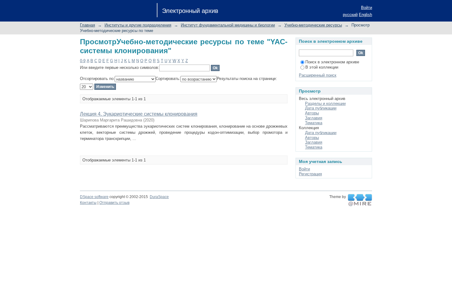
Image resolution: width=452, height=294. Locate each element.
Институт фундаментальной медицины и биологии (228, 25)
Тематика (313, 123)
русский (350, 14)
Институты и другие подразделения (138, 25)
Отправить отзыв (114, 203)
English (365, 14)
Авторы (312, 113)
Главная (87, 25)
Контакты (88, 203)
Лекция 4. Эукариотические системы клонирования (138, 114)
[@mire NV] (360, 200)
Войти (366, 7)
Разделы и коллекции (325, 103)
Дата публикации (320, 108)
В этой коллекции (321, 67)
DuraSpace (159, 197)
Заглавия (313, 118)
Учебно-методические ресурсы (313, 25)
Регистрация (310, 174)
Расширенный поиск (317, 75)
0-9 (82, 60)
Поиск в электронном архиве (332, 62)
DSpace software (94, 197)
